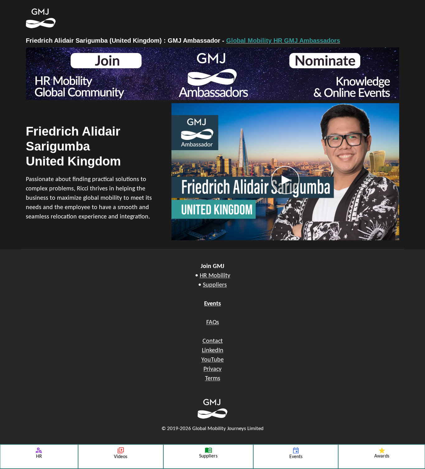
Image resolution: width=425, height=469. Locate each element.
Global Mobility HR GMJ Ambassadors (283, 40)
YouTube (212, 360)
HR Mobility (215, 276)
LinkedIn (212, 350)
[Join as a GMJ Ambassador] (212, 73)
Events (212, 304)
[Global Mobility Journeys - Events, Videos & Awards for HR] (181, 18)
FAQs (212, 322)
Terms (212, 379)
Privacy (212, 369)
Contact (213, 341)
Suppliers (215, 285)
